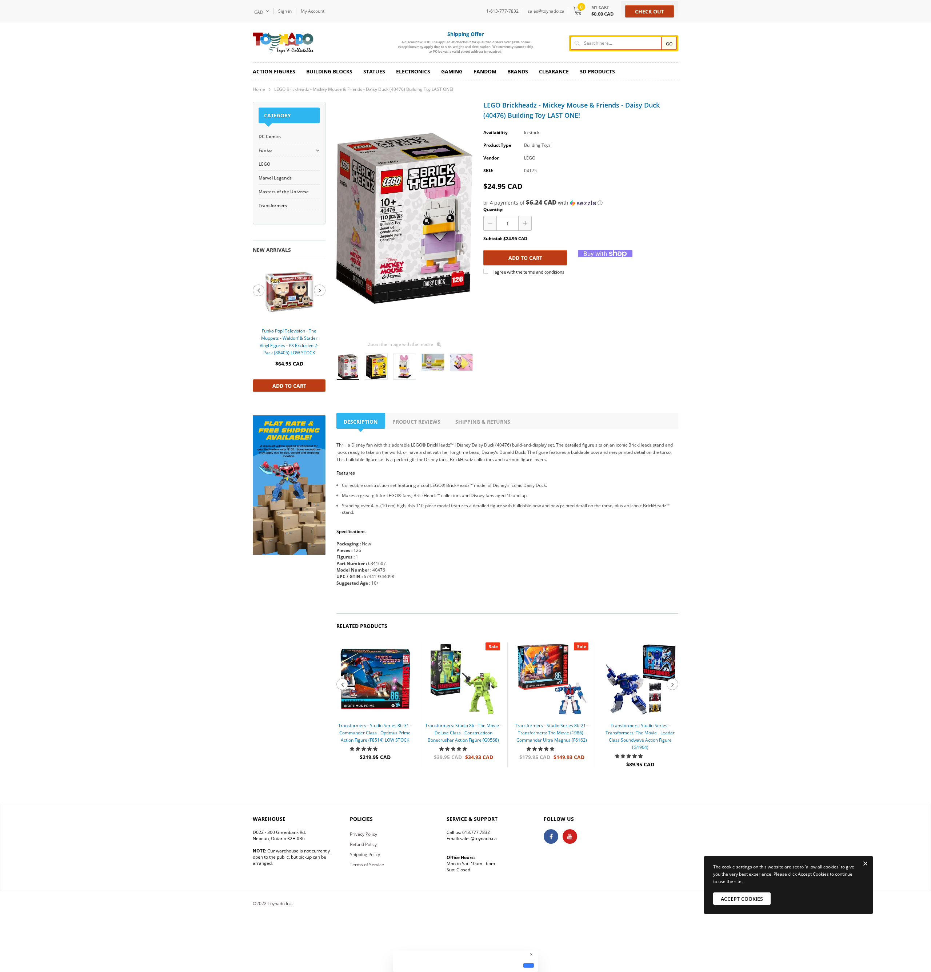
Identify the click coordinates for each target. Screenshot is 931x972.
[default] (528, 965)
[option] (289, 328)
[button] (580, 202)
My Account (312, 11)
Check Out (649, 11)
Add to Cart (289, 385)
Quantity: (493, 209)
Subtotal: (492, 238)
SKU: (488, 171)
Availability (495, 132)
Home (259, 89)
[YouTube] (570, 836)
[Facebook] (551, 836)
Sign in (285, 11)
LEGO (529, 158)
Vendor (491, 158)
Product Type (497, 145)
